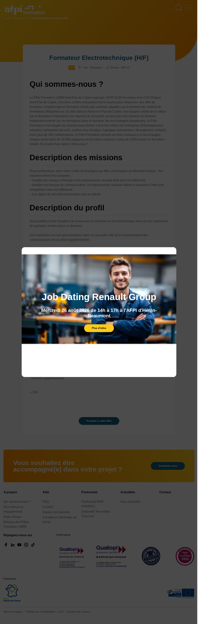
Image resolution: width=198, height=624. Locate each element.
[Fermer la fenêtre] (171, 253)
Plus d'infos (99, 328)
